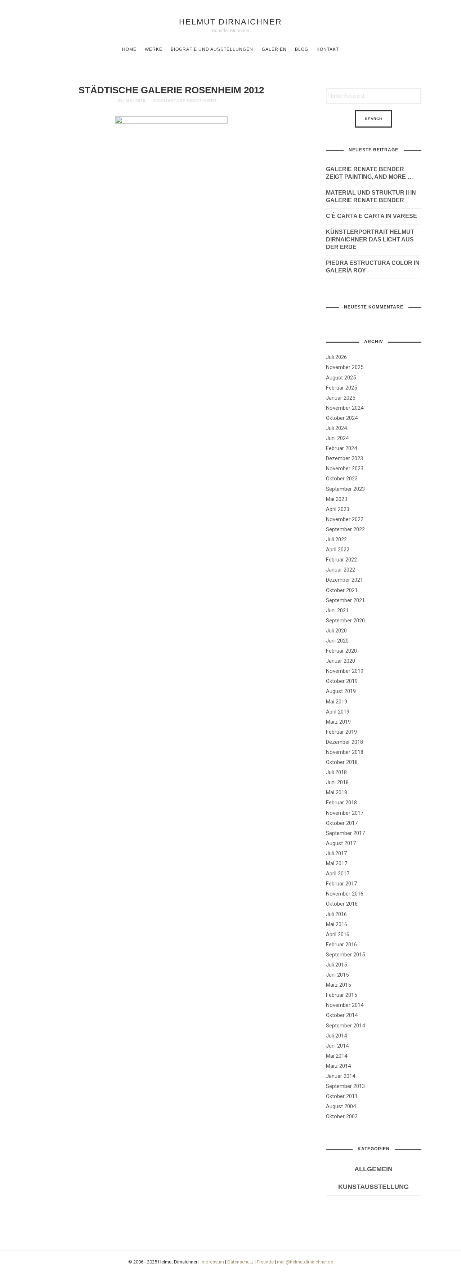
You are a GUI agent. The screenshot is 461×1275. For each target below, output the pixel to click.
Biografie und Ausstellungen (212, 49)
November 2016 (344, 893)
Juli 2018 (336, 772)
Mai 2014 (336, 1056)
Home (129, 49)
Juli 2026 (336, 357)
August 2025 (341, 377)
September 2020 (345, 620)
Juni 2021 (337, 610)
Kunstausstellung (373, 1186)
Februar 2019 (341, 732)
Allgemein (373, 1169)
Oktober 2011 (342, 1096)
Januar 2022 (340, 570)
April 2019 (337, 711)
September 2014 (345, 1025)
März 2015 (338, 985)
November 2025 (344, 367)
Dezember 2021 (344, 580)
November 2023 (344, 468)
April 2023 (337, 509)
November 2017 (344, 813)
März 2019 (338, 722)
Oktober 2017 (342, 823)
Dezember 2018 (344, 742)
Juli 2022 (336, 539)
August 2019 (341, 691)
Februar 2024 (341, 448)
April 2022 (337, 549)
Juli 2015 (336, 964)
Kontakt (328, 49)
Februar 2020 (341, 651)
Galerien (274, 49)
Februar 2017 (341, 883)
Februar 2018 (341, 802)
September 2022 (345, 529)
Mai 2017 (336, 863)
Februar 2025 (341, 388)
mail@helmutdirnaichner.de (305, 1262)
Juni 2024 (337, 438)
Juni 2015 (337, 975)
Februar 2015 (341, 995)
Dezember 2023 (344, 458)
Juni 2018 (337, 782)
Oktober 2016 (342, 904)
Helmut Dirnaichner (230, 21)
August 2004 (341, 1106)
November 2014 (344, 1005)
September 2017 (345, 833)
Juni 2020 (337, 641)
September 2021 (345, 600)
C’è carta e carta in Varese (371, 216)
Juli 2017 (336, 853)
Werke (153, 49)
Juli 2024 (336, 428)
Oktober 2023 (342, 478)
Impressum (212, 1262)
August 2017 (341, 843)
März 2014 (338, 1066)
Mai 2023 (336, 499)
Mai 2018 (336, 792)
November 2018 (344, 752)
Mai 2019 (336, 701)
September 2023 (345, 489)
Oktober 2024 (342, 418)
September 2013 (345, 1086)
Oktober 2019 (342, 681)
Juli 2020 (336, 630)
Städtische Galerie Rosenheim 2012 (171, 90)
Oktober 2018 (342, 762)
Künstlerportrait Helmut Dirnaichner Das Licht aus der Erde (370, 239)
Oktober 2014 (342, 1015)
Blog (301, 49)
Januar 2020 (340, 661)
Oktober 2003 (342, 1116)
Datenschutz (240, 1262)
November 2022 (344, 519)
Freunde (265, 1262)
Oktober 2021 (342, 590)
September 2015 (345, 954)
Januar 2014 (340, 1076)
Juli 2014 (336, 1035)
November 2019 (344, 671)
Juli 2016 (336, 914)
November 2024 (344, 408)
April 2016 (337, 934)
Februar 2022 (341, 559)
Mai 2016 (336, 924)
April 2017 (337, 873)
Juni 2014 (337, 1046)
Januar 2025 (340, 398)
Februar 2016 (341, 944)
